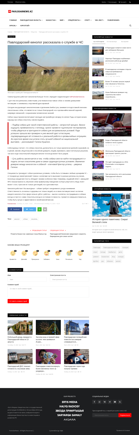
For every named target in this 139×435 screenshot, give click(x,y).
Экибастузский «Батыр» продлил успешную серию (109, 220)
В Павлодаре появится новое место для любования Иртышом (118, 49)
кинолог (17, 219)
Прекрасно (35, 259)
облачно (110, 261)
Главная (13, 20)
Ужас (57, 259)
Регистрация (112, 2)
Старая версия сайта (41, 431)
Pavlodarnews (12, 203)
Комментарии (15, 270)
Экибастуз (112, 252)
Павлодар (96, 247)
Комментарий (13, 285)
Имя (9, 275)
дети (120, 252)
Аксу (113, 257)
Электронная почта (58, 275)
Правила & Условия (123, 430)
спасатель (34, 219)
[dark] (130, 2)
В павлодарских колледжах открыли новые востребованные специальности (118, 71)
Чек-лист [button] (99, 20)
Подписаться (125, 415)
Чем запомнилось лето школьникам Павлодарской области (118, 175)
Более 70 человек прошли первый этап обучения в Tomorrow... (117, 83)
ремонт (96, 257)
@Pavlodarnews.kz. (77, 97)
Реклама (10, 2)
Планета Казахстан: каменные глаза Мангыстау (29, 234)
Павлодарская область (111, 247)
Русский (123, 2)
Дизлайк (24, 259)
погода (102, 252)
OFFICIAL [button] (12, 26)
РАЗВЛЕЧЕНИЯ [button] (113, 20)
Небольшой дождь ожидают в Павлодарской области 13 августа (19, 339)
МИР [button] (61, 20)
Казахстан (105, 257)
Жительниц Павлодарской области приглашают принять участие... (117, 152)
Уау (80, 259)
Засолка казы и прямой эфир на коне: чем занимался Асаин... (47, 339)
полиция (125, 247)
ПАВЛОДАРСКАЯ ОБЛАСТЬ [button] (30, 20)
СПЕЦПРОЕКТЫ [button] (74, 20)
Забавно (47, 259)
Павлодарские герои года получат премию (74, 367)
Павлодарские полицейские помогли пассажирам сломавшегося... (75, 339)
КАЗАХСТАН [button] (50, 20)
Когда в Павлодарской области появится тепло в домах (116, 141)
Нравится (13, 259)
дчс (102, 261)
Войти (104, 2)
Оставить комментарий (18, 301)
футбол (95, 261)
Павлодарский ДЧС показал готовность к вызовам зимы (19, 367)
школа (118, 261)
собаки (25, 219)
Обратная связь (20, 2)
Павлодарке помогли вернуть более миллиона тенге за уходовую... (48, 368)
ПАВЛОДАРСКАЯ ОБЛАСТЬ (21, 32)
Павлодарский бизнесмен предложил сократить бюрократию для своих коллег (68, 235)
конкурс (121, 257)
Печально (68, 259)
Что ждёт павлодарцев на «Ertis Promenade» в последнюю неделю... (116, 164)
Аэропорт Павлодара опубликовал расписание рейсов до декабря (117, 60)
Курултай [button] (24, 26)
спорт (95, 252)
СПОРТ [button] (87, 20)
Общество (34, 32)
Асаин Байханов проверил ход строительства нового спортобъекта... (116, 94)
